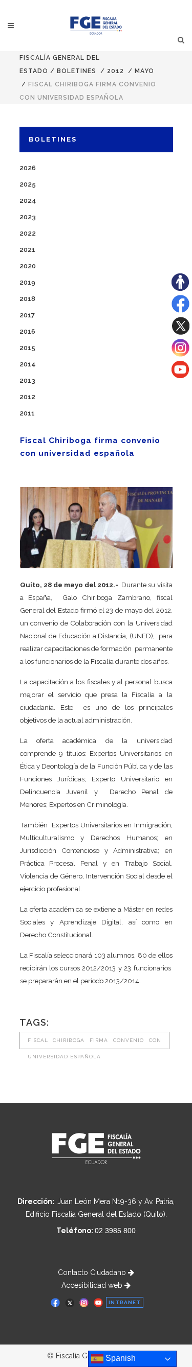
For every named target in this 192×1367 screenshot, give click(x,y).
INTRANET (125, 1302)
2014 (27, 364)
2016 (27, 331)
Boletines (76, 71)
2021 (27, 249)
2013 (27, 380)
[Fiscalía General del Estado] (96, 25)
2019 (27, 282)
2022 (27, 233)
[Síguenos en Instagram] (180, 354)
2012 (115, 71)
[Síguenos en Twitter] (180, 332)
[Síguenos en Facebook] (180, 310)
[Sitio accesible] (180, 288)
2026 (27, 168)
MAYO (144, 71)
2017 (27, 315)
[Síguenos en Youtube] (180, 376)
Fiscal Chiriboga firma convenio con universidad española (94, 1043)
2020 (27, 266)
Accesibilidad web (92, 1285)
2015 (27, 348)
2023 (27, 217)
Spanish (119, 1358)
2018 (27, 299)
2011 (27, 413)
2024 (27, 200)
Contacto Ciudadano (93, 1272)
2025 (27, 184)
